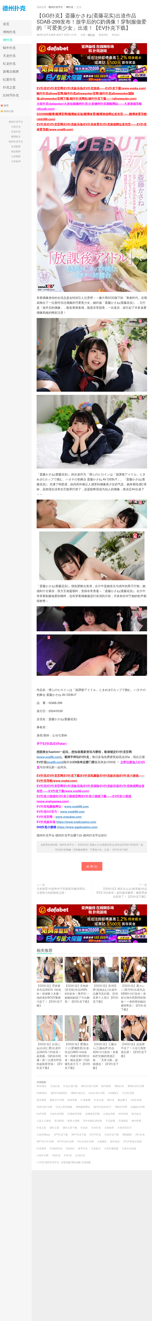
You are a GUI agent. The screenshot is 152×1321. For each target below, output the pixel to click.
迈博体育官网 (92, 1113)
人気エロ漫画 (44, 1120)
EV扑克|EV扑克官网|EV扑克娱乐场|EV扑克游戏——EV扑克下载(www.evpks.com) (91, 88)
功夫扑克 (96, 1127)
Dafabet (70, 1148)
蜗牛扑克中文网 (89, 1086)
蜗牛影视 (136, 1120)
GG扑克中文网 (44, 1106)
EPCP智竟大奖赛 (132, 1141)
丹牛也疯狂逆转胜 (92, 1120)
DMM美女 (42, 1092)
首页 (6, 24)
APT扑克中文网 (65, 1141)
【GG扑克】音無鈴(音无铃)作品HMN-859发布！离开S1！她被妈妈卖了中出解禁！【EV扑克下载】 (77, 993)
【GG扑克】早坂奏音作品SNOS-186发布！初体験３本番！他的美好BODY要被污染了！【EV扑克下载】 (49, 995)
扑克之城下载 (70, 1086)
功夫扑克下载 (111, 1134)
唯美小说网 (73, 1120)
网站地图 (76, 1162)
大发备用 (16, 161)
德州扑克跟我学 (59, 1092)
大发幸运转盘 (129, 1148)
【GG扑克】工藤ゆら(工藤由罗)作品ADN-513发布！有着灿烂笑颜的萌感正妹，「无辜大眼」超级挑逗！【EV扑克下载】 (106, 1056)
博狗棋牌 (127, 1134)
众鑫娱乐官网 (137, 1106)
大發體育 (102, 1141)
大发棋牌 (16, 156)
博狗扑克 (9, 32)
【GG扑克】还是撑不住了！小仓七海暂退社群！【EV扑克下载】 (134, 1050)
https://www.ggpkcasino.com (77, 827)
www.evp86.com (49, 757)
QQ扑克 (56, 1155)
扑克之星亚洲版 (64, 1106)
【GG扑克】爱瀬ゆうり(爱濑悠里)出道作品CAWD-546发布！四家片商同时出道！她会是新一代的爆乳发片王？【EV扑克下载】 (77, 1056)
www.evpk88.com (76, 806)
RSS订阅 (8, 111)
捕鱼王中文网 (57, 1099)
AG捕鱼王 (113, 1092)
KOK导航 (123, 1113)
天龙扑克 (9, 55)
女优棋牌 (16, 146)
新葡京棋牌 (11, 71)
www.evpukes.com (68, 816)
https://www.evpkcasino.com (76, 822)
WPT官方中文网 (45, 1141)
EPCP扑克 (95, 1134)
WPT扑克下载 (78, 1134)
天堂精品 (123, 1120)
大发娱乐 (96, 1148)
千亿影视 (110, 1120)
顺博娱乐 (16, 136)
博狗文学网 (121, 1106)
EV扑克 (68, 1155)
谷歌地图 (66, 1162)
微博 (6, 105)
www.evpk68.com (72, 811)
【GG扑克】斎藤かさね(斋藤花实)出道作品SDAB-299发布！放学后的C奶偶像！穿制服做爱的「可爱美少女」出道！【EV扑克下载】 (91, 21)
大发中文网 (42, 1155)
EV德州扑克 (56, 1148)
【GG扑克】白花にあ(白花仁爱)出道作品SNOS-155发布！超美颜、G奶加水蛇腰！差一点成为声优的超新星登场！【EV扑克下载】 (49, 1056)
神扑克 (7, 39)
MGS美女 (42, 1086)
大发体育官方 (124, 1127)
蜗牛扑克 (9, 47)
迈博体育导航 (74, 1113)
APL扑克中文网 (85, 1141)
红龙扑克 (9, 63)
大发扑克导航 (57, 1113)
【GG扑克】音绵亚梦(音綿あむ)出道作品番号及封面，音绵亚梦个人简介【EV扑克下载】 (106, 993)
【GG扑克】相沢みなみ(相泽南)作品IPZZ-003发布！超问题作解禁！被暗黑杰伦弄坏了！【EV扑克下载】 (121, 892)
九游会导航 (109, 1113)
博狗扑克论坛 (78, 1092)
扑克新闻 (41, 1148)
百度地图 (86, 1162)
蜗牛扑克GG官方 (102, 1106)
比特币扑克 (11, 95)
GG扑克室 (136, 1099)
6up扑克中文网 (97, 1092)
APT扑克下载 (61, 1134)
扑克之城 (99, 1099)
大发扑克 (16, 126)
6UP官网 (41, 1113)
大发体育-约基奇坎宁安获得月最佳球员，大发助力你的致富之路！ (62, 890)
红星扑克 (9, 79)
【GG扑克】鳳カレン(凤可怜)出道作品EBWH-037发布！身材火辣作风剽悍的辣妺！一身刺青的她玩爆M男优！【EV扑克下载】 (133, 997)
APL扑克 (140, 1134)
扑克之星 (9, 87)
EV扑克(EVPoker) (54, 743)
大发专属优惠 (111, 1148)
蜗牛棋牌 (106, 1086)
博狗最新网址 (83, 1106)
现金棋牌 (16, 151)
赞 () (93, 866)
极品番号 (122, 1099)
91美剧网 (85, 1099)
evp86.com (55, 762)
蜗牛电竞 (115, 1141)
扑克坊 (84, 1127)
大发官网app (43, 1134)
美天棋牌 (41, 1099)
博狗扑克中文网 (135, 1086)
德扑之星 (54, 1127)
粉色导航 (72, 1099)
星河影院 (59, 1120)
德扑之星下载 (70, 1127)
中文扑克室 (128, 1092)
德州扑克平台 (16, 10)
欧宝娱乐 (136, 1113)
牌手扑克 (82, 1148)
